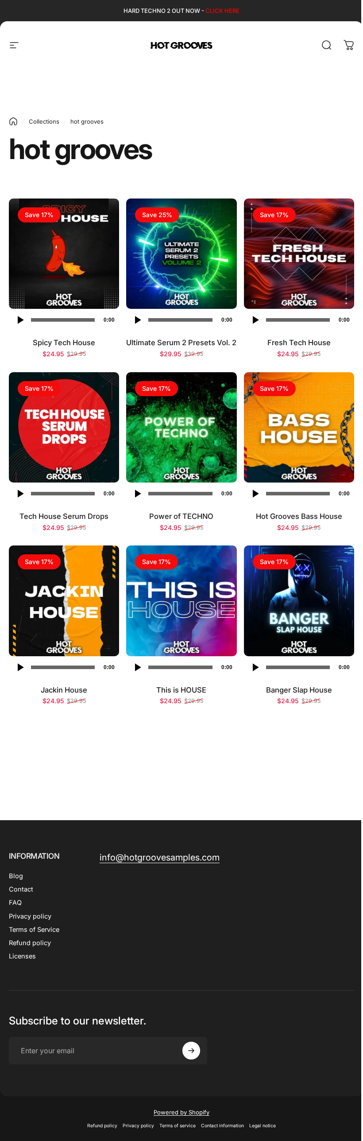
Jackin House (64, 689)
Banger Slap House (299, 689)
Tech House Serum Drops (63, 516)
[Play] (20, 320)
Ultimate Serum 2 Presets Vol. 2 (181, 342)
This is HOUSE (181, 689)
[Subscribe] (191, 1050)
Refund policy (30, 943)
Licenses (22, 956)
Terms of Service (34, 930)
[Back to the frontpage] (13, 121)
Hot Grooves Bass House (299, 516)
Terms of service (177, 1126)
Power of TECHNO (181, 516)
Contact (21, 889)
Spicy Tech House (64, 342)
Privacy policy (30, 916)
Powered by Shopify (181, 1112)
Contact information (222, 1126)
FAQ (15, 903)
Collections (44, 121)
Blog (16, 876)
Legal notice (262, 1126)
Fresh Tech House (299, 342)
